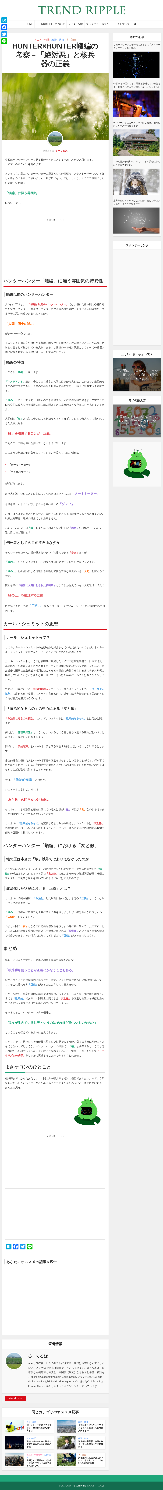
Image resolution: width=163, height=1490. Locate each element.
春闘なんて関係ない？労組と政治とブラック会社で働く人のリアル (39, 1463)
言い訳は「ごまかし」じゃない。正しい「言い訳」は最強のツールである (137, 375)
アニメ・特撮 (42, 39)
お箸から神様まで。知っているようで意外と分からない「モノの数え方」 (137, 421)
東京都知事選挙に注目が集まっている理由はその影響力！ (90, 1444)
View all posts (15, 1398)
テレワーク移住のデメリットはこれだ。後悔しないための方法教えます (136, 124)
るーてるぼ (61, 150)
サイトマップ (122, 24)
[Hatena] (4, 20)
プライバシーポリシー (99, 24)
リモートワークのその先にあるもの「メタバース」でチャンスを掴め (136, 46)
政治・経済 (57, 39)
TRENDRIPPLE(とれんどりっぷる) (87, 1486)
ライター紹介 (75, 24)
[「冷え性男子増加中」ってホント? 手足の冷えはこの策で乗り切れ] (136, 182)
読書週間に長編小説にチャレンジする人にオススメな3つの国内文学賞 (90, 1460)
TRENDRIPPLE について (50, 24)
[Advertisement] (55, 245)
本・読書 (71, 39)
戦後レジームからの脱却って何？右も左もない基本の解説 (39, 1444)
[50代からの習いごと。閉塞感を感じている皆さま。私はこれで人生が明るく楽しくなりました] (136, 104)
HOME (29, 24)
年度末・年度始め (34, 1455)
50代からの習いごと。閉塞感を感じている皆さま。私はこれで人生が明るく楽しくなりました (136, 85)
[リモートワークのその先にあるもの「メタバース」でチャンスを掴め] (136, 65)
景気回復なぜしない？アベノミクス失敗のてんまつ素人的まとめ (90, 1428)
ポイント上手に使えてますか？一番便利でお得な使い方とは (39, 1428)
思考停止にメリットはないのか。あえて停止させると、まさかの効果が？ (136, 202)
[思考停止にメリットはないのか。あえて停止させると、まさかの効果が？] (136, 221)
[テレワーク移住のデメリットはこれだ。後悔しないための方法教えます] (136, 142)
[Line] (4, 41)
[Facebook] (4, 27)
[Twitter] (4, 34)
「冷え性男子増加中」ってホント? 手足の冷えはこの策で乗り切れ (136, 163)
